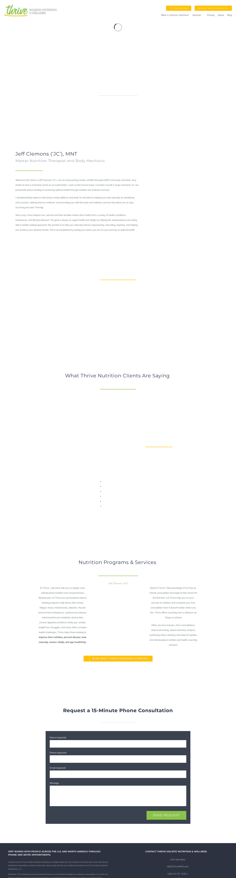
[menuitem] (213, 8)
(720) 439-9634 (177, 859)
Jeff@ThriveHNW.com (178, 866)
